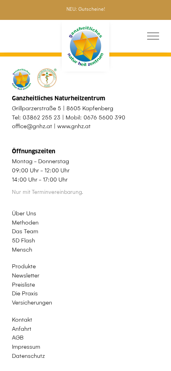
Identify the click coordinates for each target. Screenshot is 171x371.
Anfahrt (21, 328)
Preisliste (23, 284)
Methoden (25, 222)
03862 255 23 (41, 117)
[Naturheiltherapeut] (42, 79)
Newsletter (25, 275)
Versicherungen (32, 302)
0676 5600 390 (104, 117)
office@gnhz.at (32, 126)
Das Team (25, 231)
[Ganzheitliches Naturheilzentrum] (85, 46)
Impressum (26, 346)
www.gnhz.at (74, 126)
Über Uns (24, 213)
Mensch (22, 249)
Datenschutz (28, 355)
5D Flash (23, 240)
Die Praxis (25, 293)
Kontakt (22, 319)
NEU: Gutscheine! (85, 9)
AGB (17, 337)
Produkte (24, 266)
